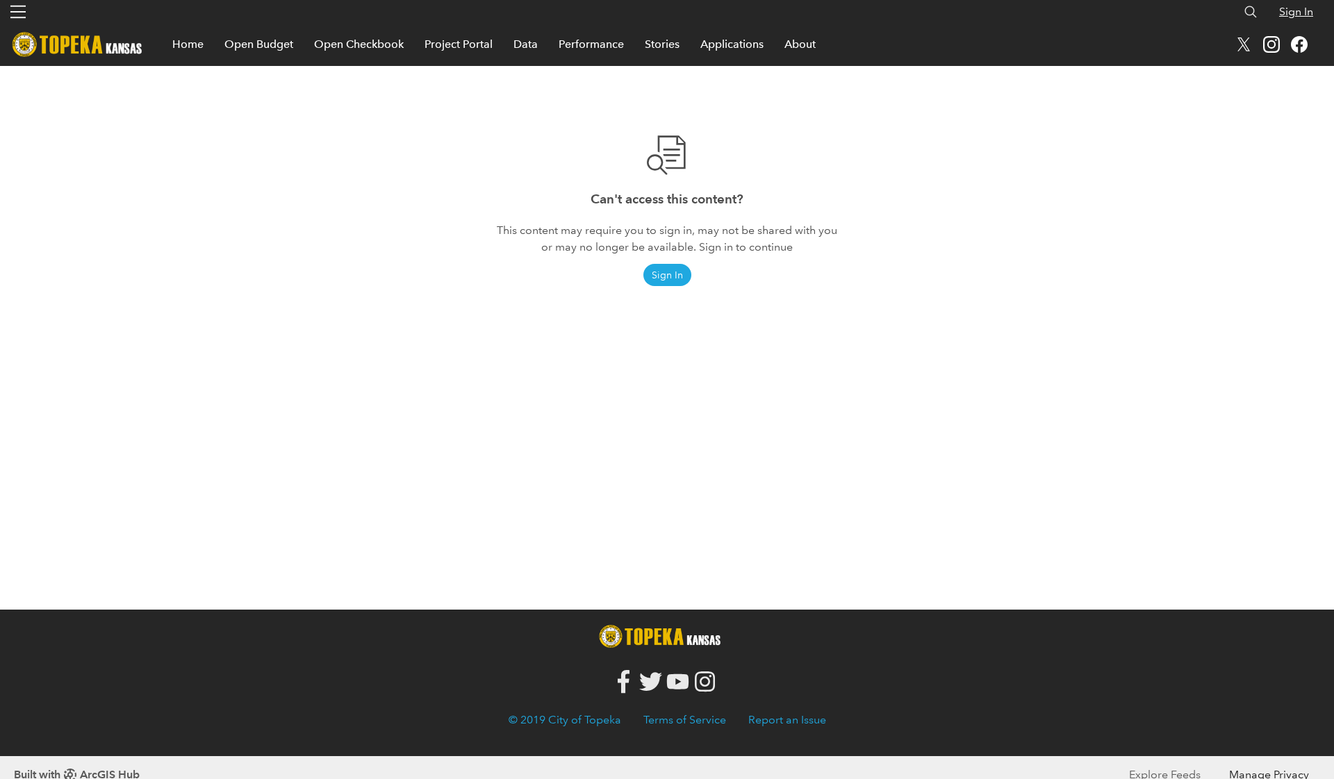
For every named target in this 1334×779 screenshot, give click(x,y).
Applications (732, 44)
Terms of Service (684, 719)
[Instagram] (705, 682)
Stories (662, 44)
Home (188, 44)
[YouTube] (678, 682)
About (800, 44)
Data (525, 44)
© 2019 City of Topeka (565, 719)
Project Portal (459, 44)
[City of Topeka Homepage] (664, 635)
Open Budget (258, 44)
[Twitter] (651, 682)
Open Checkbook (359, 44)
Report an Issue (787, 719)
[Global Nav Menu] (18, 12)
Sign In (1296, 11)
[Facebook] (623, 682)
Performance (591, 44)
